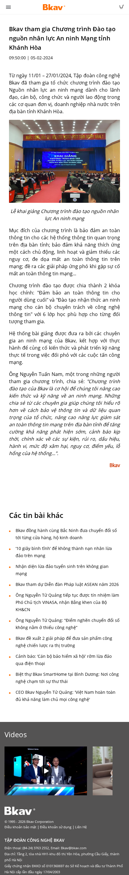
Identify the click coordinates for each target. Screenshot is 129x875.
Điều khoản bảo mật (20, 827)
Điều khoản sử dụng (55, 827)
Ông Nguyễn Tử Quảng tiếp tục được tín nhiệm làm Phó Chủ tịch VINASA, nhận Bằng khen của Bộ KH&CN (67, 602)
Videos (15, 734)
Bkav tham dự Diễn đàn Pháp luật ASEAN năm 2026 (67, 584)
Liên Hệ (81, 827)
